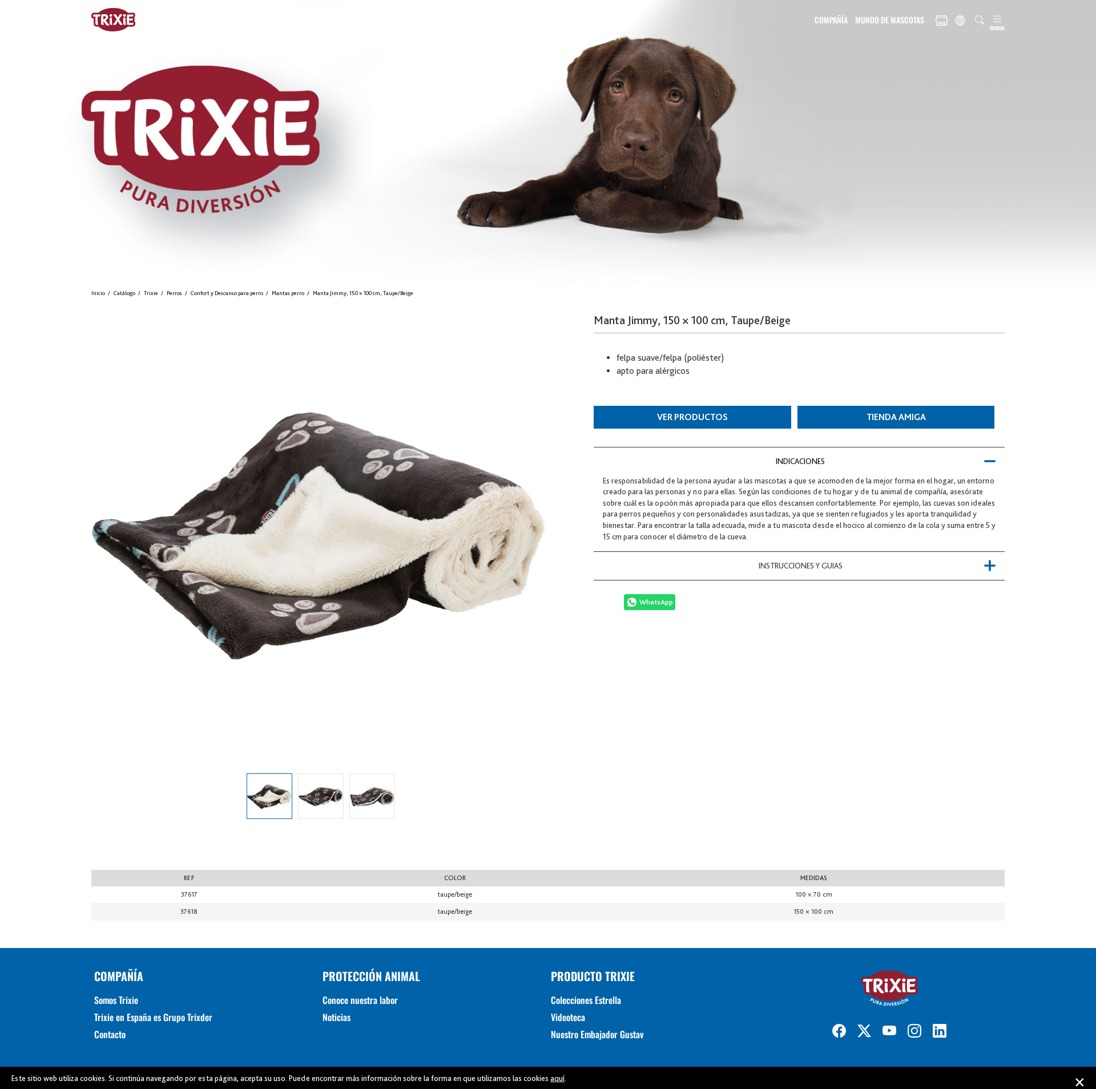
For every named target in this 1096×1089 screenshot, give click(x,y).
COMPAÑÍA (831, 20)
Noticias (336, 1017)
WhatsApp (656, 602)
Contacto (110, 1034)
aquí (557, 1078)
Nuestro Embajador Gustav (597, 1034)
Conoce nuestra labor (360, 1000)
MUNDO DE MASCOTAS (889, 20)
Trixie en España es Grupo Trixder (153, 1017)
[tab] (799, 461)
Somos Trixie (116, 1000)
